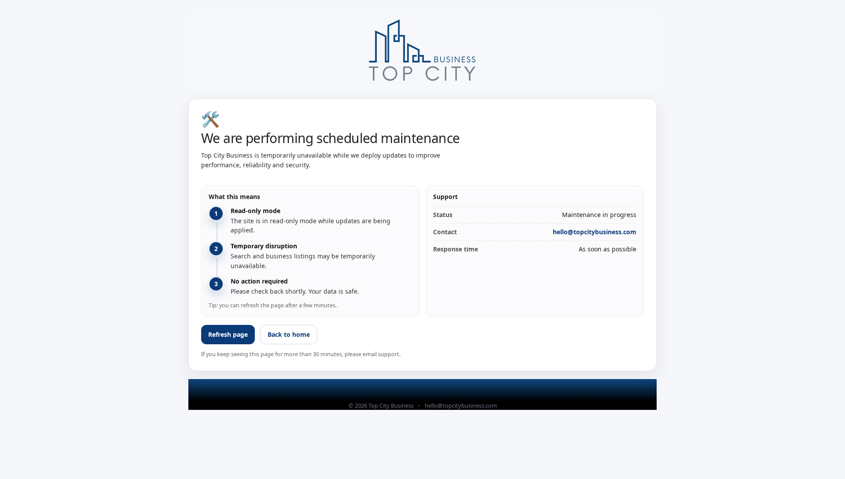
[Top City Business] (422, 52)
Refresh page (228, 334)
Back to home (289, 334)
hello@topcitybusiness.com (594, 232)
